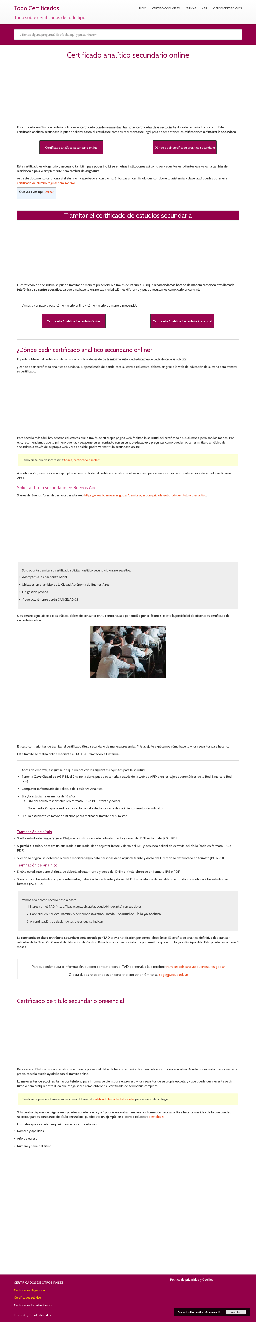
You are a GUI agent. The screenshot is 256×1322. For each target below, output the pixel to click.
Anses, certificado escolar (81, 460)
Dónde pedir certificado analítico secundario (184, 148)
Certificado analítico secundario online (71, 148)
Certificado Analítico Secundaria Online (74, 321)
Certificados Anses (166, 8)
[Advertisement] (128, 94)
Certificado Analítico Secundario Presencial (182, 321)
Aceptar (235, 1312)
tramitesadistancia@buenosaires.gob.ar (195, 967)
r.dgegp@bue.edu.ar (173, 974)
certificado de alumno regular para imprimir (46, 183)
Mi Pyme (191, 8)
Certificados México (27, 1297)
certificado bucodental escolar (113, 1099)
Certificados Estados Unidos (33, 1305)
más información (212, 1312)
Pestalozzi (156, 1117)
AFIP (204, 8)
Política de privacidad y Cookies (191, 1279)
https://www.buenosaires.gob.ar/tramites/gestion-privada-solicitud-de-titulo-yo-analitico (145, 495)
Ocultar (49, 191)
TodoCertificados (40, 1315)
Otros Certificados (227, 8)
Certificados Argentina (29, 1290)
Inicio (142, 8)
